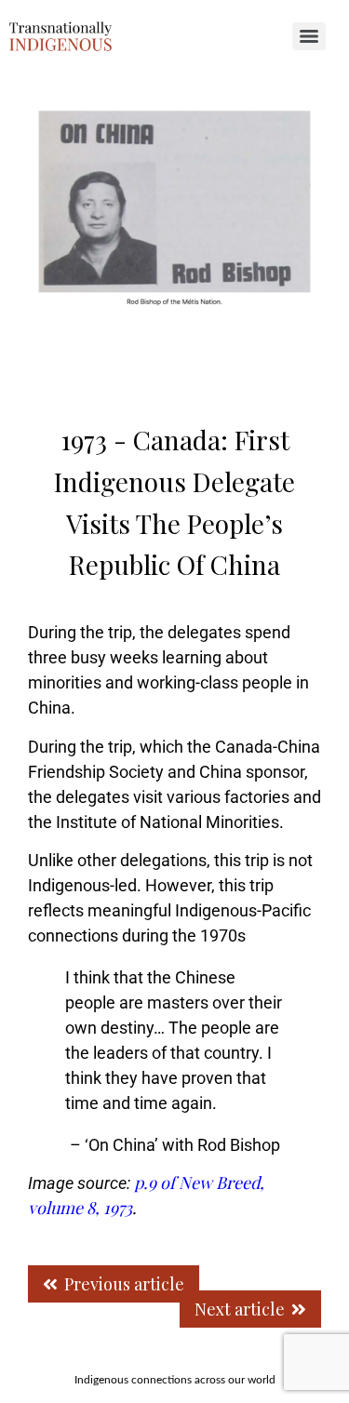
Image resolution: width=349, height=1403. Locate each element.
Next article (240, 1309)
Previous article (124, 1284)
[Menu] (309, 36)
